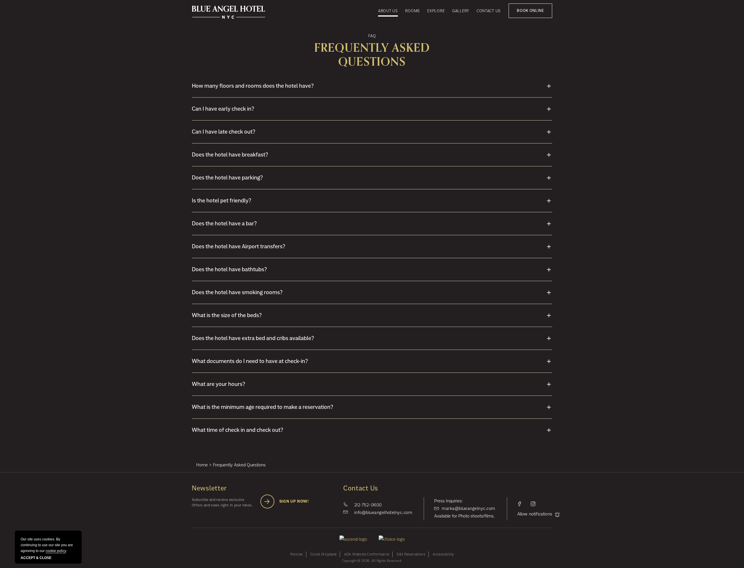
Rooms (412, 10)
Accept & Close (36, 558)
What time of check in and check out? (237, 430)
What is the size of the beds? (227, 315)
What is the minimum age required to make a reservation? (262, 407)
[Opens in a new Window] (519, 504)
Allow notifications (534, 514)
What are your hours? (218, 384)
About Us (388, 10)
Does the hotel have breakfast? (230, 154)
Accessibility (443, 554)
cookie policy (56, 551)
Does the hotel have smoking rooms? (237, 292)
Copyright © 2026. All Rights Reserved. (372, 561)
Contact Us (489, 10)
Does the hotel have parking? (227, 177)
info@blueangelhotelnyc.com (383, 512)
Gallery (460, 10)
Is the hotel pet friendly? (221, 200)
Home (202, 465)
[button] (530, 10)
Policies (296, 554)
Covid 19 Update (323, 554)
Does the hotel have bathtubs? (229, 269)
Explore (436, 10)
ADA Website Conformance (366, 554)
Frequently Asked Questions (372, 55)
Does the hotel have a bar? (224, 223)
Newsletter (209, 489)
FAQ (372, 35)
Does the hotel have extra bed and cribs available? (253, 338)
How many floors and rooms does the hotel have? (253, 85)
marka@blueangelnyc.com (468, 508)
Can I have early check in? (223, 108)
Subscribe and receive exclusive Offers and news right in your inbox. (222, 502)
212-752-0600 (368, 505)
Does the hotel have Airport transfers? (238, 246)
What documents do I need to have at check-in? (250, 361)
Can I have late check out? (223, 131)
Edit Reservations (411, 554)
